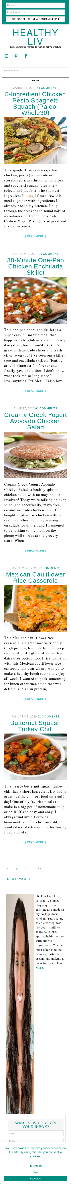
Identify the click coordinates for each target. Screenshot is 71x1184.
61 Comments (46, 408)
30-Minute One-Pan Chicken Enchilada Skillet (35, 266)
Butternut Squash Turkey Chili (35, 725)
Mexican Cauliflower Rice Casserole (35, 577)
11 (40, 869)
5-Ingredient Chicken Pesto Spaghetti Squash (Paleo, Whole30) (35, 103)
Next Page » (18, 879)
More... (41, 968)
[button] (35, 80)
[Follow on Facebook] (25, 56)
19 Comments (49, 568)
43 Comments (48, 87)
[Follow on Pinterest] (16, 56)
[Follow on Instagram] (6, 56)
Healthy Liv (36, 36)
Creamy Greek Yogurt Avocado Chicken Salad (35, 421)
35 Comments (50, 253)
